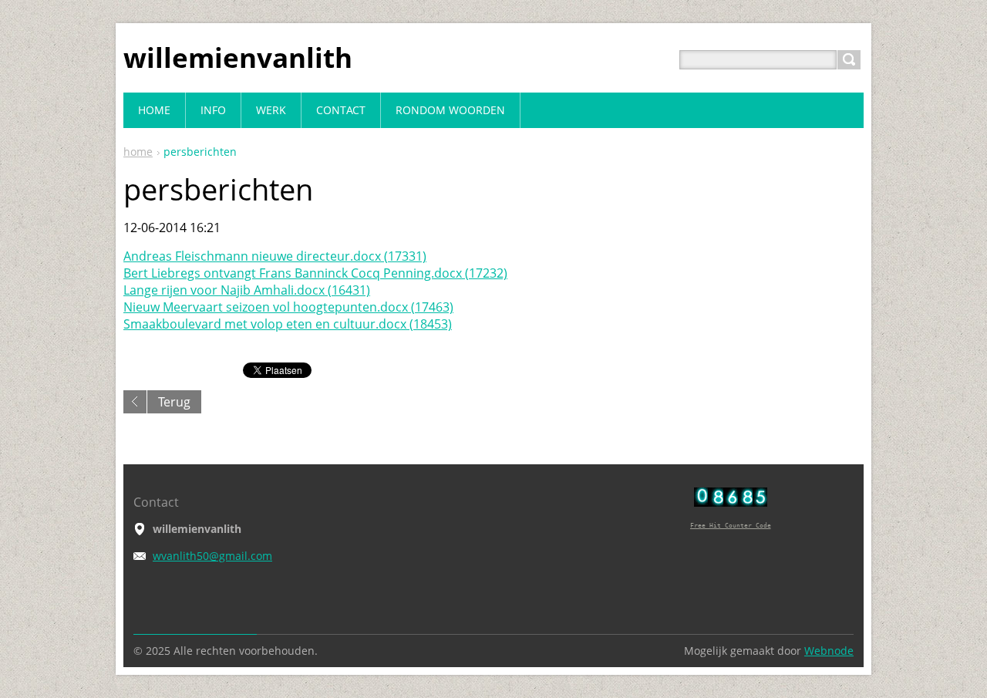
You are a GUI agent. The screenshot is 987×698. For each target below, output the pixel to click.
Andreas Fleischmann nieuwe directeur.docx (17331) (274, 256)
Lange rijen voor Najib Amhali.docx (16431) (246, 290)
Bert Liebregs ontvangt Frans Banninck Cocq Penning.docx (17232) (315, 273)
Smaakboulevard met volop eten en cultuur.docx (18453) (287, 323)
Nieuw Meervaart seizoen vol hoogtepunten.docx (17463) (288, 306)
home (138, 151)
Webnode (829, 650)
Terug (174, 401)
